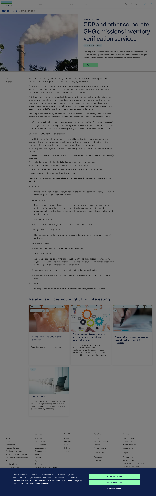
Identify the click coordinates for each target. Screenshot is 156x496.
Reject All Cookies (114, 483)
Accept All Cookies (114, 476)
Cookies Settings (114, 489)
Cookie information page (39, 483)
